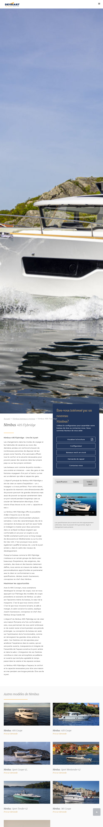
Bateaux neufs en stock (76, 452)
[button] (99, 4)
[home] (11, 3)
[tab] (62, 481)
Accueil (7, 419)
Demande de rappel (76, 459)
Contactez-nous (76, 465)
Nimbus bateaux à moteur (24, 419)
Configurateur (76, 446)
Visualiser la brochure (76, 439)
